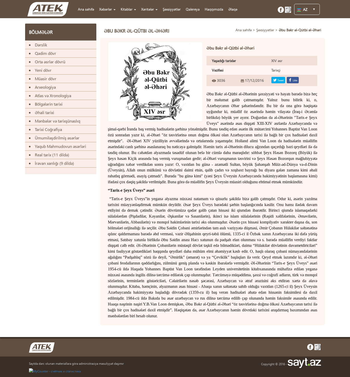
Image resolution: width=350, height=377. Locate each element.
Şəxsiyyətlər (172, 9)
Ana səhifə (86, 9)
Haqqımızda (214, 9)
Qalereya (193, 9)
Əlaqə (232, 9)
